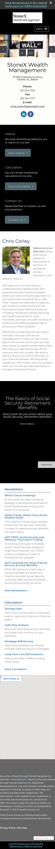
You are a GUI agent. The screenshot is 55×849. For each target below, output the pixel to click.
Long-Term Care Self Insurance (24, 654)
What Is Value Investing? (20, 495)
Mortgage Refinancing (19, 641)
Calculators (13, 602)
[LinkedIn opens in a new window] (24, 114)
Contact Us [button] (15, 220)
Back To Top (42, 838)
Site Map (22, 827)
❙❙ (31, 52)
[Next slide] (51, 49)
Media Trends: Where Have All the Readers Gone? (26, 516)
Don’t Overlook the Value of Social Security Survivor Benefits (26, 564)
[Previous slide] (3, 49)
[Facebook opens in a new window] (31, 114)
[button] (42, 29)
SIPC (24, 779)
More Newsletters (17, 590)
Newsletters (14, 489)
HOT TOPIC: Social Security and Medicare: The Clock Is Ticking (24, 538)
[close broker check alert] (51, 3)
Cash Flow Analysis (17, 625)
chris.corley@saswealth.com (27, 106)
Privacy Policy (7, 827)
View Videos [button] (16, 153)
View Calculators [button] (19, 186)
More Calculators (16, 669)
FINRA (13, 779)
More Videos (27, 424)
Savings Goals (13, 608)
